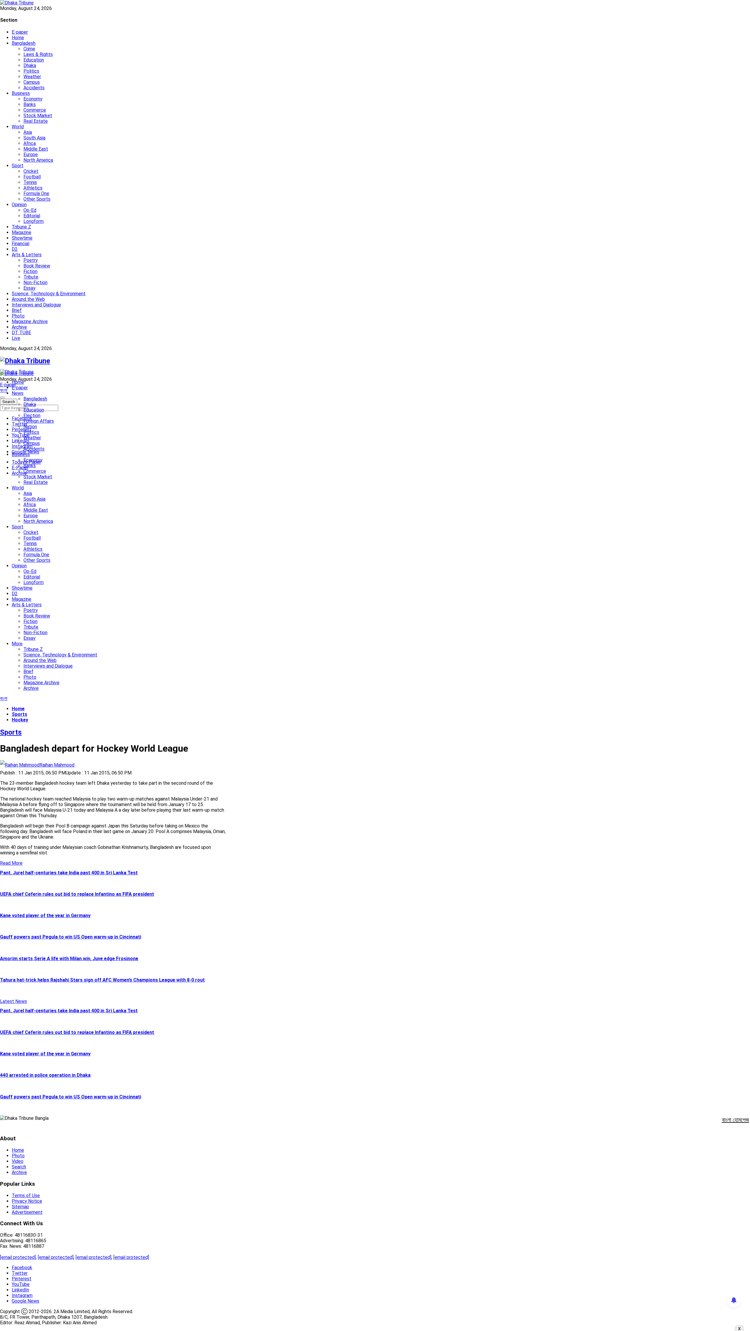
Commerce (34, 110)
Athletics (32, 188)
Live (16, 338)
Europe (30, 154)
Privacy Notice (27, 1201)
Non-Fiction (35, 282)
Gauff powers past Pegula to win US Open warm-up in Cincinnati (70, 937)
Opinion (19, 204)
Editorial (31, 216)
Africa (29, 143)
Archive (19, 327)
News (17, 393)
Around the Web (28, 299)
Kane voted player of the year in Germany (45, 915)
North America (38, 160)
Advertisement (27, 1212)
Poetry (30, 260)
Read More (11, 863)
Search (19, 1167)
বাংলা (3, 390)
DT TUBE (21, 332)
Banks (29, 104)
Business (21, 93)
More (17, 643)
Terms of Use (26, 1195)
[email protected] (18, 1257)
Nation (30, 426)
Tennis (30, 182)
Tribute (30, 277)
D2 (15, 249)
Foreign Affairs (38, 421)
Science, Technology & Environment (49, 293)
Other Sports (36, 199)
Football (32, 177)
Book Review (36, 266)
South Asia (34, 138)
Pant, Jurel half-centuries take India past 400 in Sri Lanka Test (69, 873)
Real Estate (35, 121)
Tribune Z (21, 227)
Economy (32, 99)
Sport (17, 165)
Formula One (36, 193)
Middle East (35, 149)
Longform (33, 221)
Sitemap (20, 1206)
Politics (31, 71)
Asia (27, 132)
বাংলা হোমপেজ (735, 1119)
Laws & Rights (38, 54)
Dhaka (29, 65)
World (18, 126)
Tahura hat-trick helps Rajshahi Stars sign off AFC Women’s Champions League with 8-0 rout (102, 980)
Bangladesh (23, 43)
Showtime (22, 238)
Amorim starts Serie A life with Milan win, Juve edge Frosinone (69, 958)
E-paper (20, 32)
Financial (20, 243)
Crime (29, 49)
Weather (32, 76)
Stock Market (37, 115)
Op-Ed (29, 210)
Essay (29, 288)
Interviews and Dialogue (36, 305)
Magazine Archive (30, 321)
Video (17, 1161)
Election (31, 415)
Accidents (34, 88)
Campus (31, 82)
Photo (18, 316)
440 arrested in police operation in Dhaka (45, 1075)
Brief (17, 310)
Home (18, 37)
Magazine (21, 232)
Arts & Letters (27, 254)
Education (33, 60)
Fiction (30, 271)
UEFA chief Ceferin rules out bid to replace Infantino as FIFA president (77, 894)
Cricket (30, 171)
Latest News (13, 1001)
